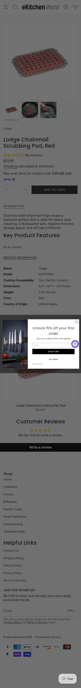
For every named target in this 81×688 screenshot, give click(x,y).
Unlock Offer (53, 351)
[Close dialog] (76, 321)
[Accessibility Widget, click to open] (75, 344)
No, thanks (53, 359)
